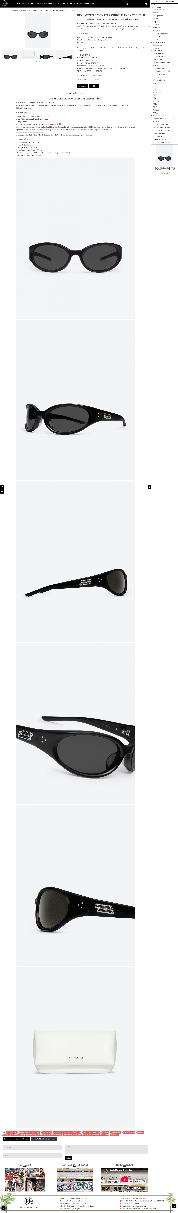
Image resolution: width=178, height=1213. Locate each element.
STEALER (157, 92)
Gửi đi (68, 1158)
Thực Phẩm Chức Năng (163, 130)
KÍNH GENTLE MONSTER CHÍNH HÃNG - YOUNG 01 (61, 11)
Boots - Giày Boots (161, 34)
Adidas (156, 101)
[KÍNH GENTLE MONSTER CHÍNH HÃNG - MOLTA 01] (164, 155)
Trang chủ (15, 11)
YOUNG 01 (114, 1135)
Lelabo (156, 110)
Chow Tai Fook (159, 80)
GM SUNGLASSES (18, 1135)
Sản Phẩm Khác (157, 116)
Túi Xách (156, 37)
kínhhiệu (140, 1132)
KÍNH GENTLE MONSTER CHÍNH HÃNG (67, 1132)
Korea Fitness (158, 10)
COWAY (156, 65)
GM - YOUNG (104, 1135)
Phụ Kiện (156, 40)
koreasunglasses (129, 1132)
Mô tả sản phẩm (75, 93)
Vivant (156, 89)
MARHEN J (157, 59)
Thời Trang (156, 7)
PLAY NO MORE (159, 74)
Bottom (156, 25)
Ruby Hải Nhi (46, 1132)
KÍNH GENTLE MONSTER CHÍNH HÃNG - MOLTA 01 (164, 169)
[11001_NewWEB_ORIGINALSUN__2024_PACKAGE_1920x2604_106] (28, 54)
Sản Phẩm (23, 11)
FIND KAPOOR (159, 53)
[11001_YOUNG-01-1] (10, 54)
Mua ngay (82, 86)
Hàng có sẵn (158, 16)
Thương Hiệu (156, 51)
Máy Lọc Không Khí (162, 71)
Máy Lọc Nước (160, 68)
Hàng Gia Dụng (159, 133)
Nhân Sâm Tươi (159, 139)
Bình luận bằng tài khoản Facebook (16, 1139)
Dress (155, 19)
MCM (155, 95)
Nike (155, 104)
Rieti (153, 5)
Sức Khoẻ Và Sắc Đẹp (161, 127)
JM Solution (157, 77)
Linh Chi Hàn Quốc (160, 124)
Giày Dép (156, 31)
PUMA (155, 113)
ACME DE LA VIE (159, 56)
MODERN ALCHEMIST (162, 62)
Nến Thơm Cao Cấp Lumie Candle (163, 120)
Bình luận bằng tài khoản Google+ (44, 1139)
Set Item (156, 28)
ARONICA (158, 136)
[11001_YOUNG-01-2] (46, 54)
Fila (154, 98)
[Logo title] (5, 4)
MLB (155, 107)
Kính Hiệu (6, 1135)
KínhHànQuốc (116, 1132)
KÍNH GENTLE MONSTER (91, 1132)
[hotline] (3, 1208)
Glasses (41, 11)
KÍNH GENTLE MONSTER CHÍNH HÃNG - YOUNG (81, 1135)
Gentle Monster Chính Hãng (29, 1132)
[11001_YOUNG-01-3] (65, 54)
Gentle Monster (32, 11)
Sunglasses (157, 45)
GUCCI (155, 83)
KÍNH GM (105, 1132)
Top (154, 22)
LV (154, 86)
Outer (155, 13)
